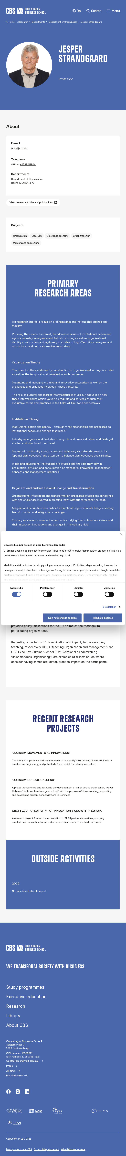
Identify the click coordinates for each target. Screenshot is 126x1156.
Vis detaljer (109, 607)
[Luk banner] (121, 534)
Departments (38, 22)
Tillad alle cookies (103, 617)
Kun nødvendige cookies (62, 617)
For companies (14, 1075)
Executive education (26, 997)
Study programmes (25, 987)
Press (9, 1065)
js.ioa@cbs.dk (19, 148)
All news (11, 1070)
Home (12, 22)
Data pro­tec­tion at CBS (19, 1149)
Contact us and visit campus (22, 1060)
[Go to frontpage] (26, 11)
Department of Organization (63, 22)
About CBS (17, 1025)
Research (23, 22)
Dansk (75, 11)
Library (13, 1016)
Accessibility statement (46, 1149)
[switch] (47, 594)
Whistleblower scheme (73, 1149)
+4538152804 (28, 164)
